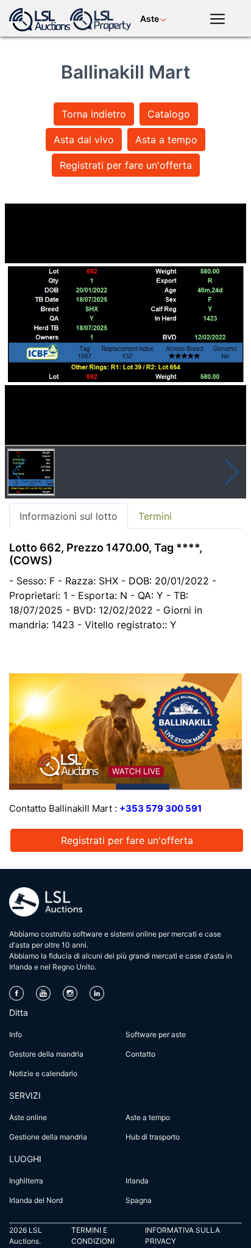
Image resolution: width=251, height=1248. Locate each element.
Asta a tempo (166, 139)
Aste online (28, 1117)
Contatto (140, 1053)
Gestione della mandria (48, 1136)
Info (15, 1034)
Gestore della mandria (46, 1053)
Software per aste (155, 1034)
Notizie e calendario (43, 1073)
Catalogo (168, 114)
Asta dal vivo (84, 139)
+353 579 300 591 (160, 808)
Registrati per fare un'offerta (126, 165)
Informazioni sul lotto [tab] (68, 516)
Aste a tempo (147, 1117)
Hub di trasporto (152, 1136)
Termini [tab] (155, 516)
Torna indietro (94, 114)
